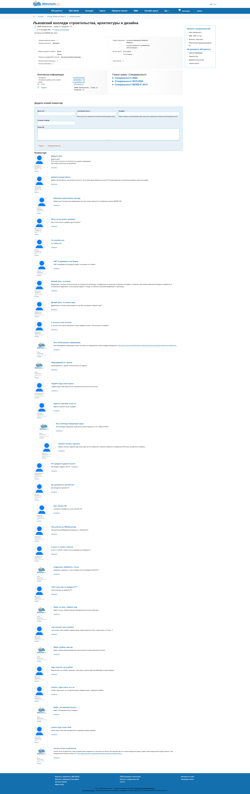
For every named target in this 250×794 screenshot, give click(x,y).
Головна (34, 16)
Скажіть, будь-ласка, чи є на (62, 687)
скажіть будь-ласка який (61, 727)
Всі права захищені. (89, 790)
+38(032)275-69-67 (79, 78)
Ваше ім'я (41, 111)
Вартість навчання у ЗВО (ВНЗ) (67, 776)
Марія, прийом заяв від (63, 647)
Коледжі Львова (74, 16)
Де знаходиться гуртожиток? (62, 484)
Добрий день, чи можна (60, 281)
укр (211, 4)
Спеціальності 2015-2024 (129, 81)
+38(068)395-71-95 (79, 80)
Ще (165, 10)
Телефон (121, 111)
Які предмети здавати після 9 (63, 463)
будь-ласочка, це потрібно (62, 667)
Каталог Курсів (61, 782)
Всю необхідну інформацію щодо (70, 423)
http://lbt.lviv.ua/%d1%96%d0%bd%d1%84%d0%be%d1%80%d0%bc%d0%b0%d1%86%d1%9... (147, 345)
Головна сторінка (44, 120)
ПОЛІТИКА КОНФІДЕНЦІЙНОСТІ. (144, 788)
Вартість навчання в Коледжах (67, 779)
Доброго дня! (56, 156)
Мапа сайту (59, 784)
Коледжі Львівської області (56, 16)
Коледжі (89, 10)
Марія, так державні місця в (65, 707)
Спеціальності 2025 (126, 78)
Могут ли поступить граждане (63, 219)
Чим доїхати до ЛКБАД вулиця (63, 527)
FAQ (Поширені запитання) (130, 776)
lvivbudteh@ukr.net (79, 82)
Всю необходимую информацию (67, 342)
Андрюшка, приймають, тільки (66, 567)
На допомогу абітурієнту (199, 49)
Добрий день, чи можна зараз (63, 302)
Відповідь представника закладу (67, 198)
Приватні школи (119, 10)
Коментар (41, 127)
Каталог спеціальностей (198, 28)
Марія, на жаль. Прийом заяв (65, 607)
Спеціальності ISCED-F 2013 (131, 84)
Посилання (36, 171)
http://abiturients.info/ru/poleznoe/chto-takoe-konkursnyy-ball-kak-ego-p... (100, 753)
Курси (102, 10)
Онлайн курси (151, 10)
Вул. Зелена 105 (60, 506)
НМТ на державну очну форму (66, 261)
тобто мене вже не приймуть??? (64, 587)
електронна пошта (84, 111)
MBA (136, 10)
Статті (122, 782)
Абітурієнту (56, 10)
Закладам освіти (187, 779)
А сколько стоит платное (61, 322)
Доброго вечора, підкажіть (69, 443)
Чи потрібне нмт (57, 240)
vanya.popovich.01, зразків (61, 362)
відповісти (54, 167)
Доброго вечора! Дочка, (61, 177)
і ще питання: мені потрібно (62, 627)
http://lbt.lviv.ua (78, 84)
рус (215, 4)
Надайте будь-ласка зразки (62, 383)
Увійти (199, 11)
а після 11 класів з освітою (62, 547)
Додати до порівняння (61, 30)
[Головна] (48, 3)
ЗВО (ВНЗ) (74, 10)
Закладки (186, 11)
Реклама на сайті (187, 776)
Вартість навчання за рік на (65, 403)
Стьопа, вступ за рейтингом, (65, 748)
